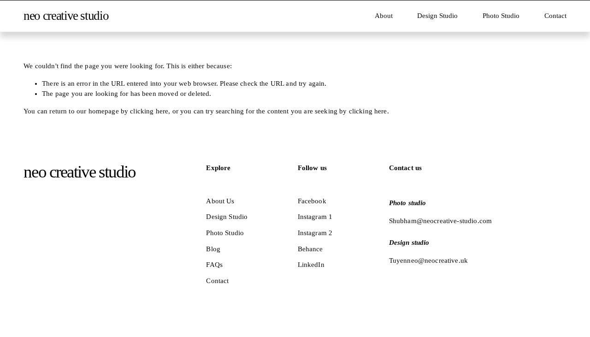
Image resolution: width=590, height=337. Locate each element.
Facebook (312, 201)
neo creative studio (66, 16)
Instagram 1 (315, 216)
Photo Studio (501, 15)
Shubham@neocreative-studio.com (440, 221)
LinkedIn (311, 264)
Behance (310, 249)
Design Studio (437, 15)
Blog (213, 249)
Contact (555, 15)
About (384, 15)
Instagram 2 (315, 232)
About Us (220, 201)
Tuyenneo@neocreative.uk (428, 260)
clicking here (149, 111)
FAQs (214, 264)
